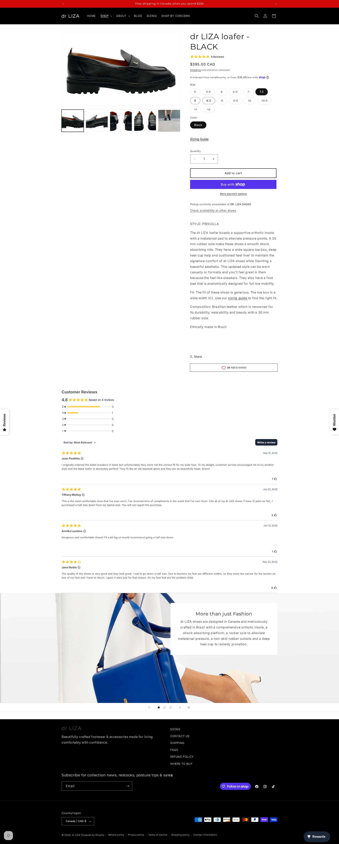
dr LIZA (76, 835)
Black (198, 125)
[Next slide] (180, 707)
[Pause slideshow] (190, 707)
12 (211, 110)
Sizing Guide (199, 139)
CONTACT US (180, 736)
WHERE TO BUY (181, 763)
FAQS (174, 749)
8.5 (208, 100)
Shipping (195, 69)
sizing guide (238, 298)
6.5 (237, 92)
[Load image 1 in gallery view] (73, 121)
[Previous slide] (149, 707)
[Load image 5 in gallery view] (169, 121)
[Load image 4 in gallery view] (145, 121)
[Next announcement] (276, 3)
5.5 (210, 92)
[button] (106, 16)
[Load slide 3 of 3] (170, 707)
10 (251, 101)
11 (197, 110)
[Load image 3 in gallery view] (121, 121)
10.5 (267, 101)
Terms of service (157, 834)
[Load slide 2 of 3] (165, 707)
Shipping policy (180, 834)
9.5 (237, 101)
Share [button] (198, 356)
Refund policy (116, 834)
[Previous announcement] (63, 3)
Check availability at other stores (213, 210)
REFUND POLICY (182, 756)
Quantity (195, 151)
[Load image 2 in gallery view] (97, 121)
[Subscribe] (127, 786)
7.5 (262, 91)
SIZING (175, 729)
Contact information (205, 834)
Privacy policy (136, 834)
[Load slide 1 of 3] (159, 707)
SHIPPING (177, 743)
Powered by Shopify (92, 835)
